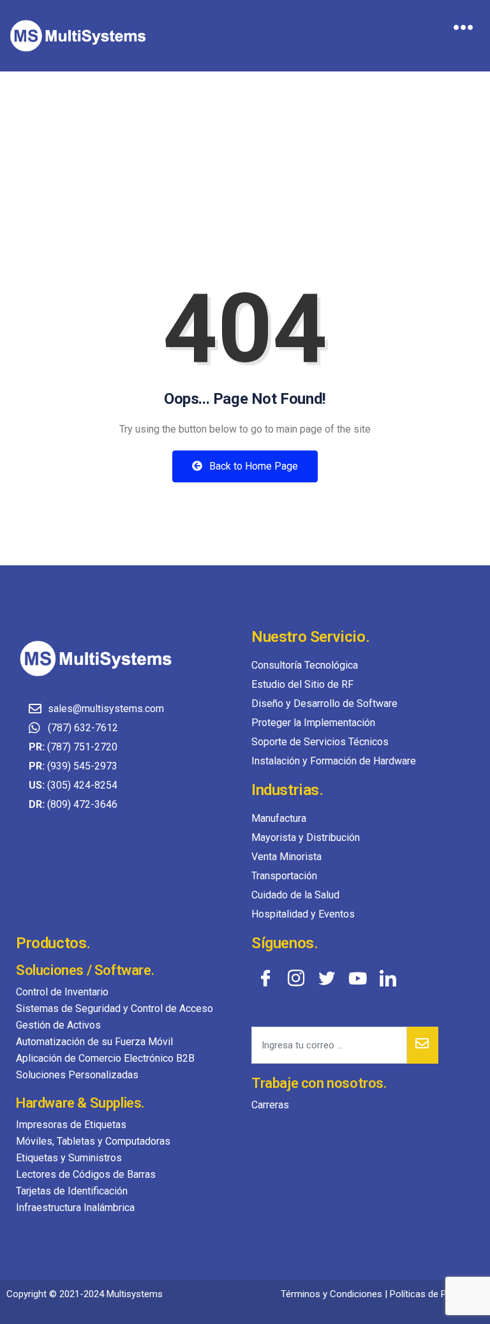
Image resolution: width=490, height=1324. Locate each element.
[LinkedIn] (388, 977)
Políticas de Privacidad (437, 1294)
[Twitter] (327, 977)
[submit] (422, 1045)
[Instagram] (296, 977)
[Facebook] (265, 977)
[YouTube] (357, 977)
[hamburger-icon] (463, 29)
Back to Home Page (252, 466)
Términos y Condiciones (331, 1294)
